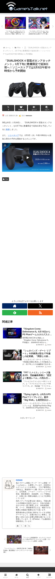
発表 (8, 129)
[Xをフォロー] (40, 306)
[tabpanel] (15, 26)
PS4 (6, 179)
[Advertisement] (27, 211)
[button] (47, 108)
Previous (2, 26)
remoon (19, 479)
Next (53, 26)
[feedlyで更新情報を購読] (14, 312)
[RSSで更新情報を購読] (40, 312)
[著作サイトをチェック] (14, 306)
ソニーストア (13, 135)
